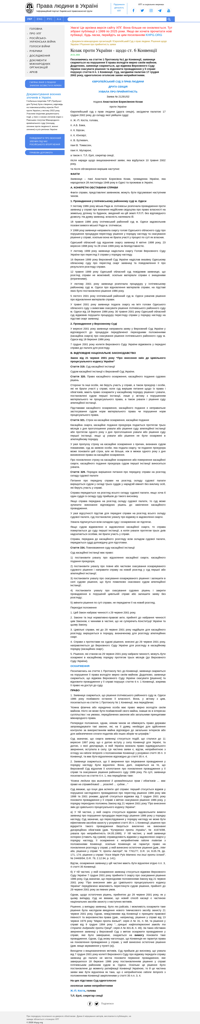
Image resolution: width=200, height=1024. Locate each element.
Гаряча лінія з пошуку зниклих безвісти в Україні (45, 84)
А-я (59, 19)
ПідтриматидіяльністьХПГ (119, 7)
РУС (49, 19)
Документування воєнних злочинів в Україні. (44, 96)
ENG (40, 19)
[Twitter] (96, 1003)
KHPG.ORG (154, 35)
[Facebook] (90, 1003)
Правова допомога (41, 152)
